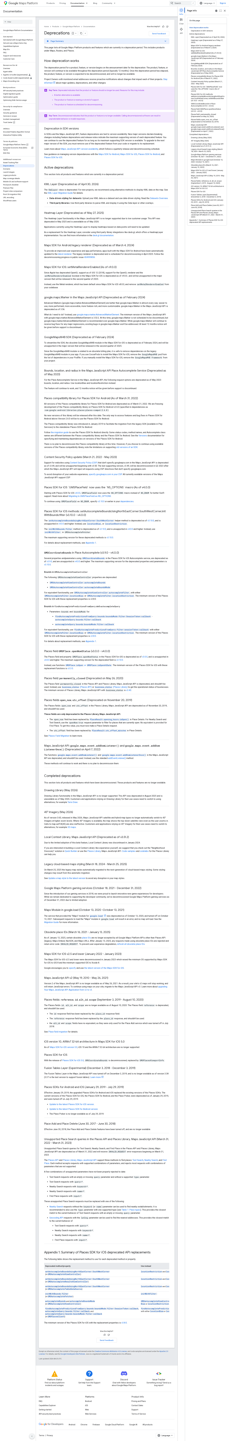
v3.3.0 (70, 668)
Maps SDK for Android (108, 154)
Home (46, 27)
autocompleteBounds (55, 1301)
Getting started (45, 1410)
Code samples (129, 851)
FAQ (40, 1401)
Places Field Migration (58, 736)
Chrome (84, 1425)
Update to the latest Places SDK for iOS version (71, 1104)
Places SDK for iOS (53, 157)
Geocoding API (56, 1218)
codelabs (144, 851)
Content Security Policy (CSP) (84, 462)
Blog (95, 3)
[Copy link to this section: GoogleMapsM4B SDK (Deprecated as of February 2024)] (116, 337)
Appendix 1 (91, 543)
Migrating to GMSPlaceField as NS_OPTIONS (90, 496)
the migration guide (60, 432)
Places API (53, 1160)
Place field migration (57, 1031)
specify (72, 968)
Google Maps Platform (71, 27)
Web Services (90, 1414)
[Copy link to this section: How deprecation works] (81, 61)
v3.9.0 (49, 561)
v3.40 (128, 690)
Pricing (63, 3)
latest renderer (65, 254)
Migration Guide (51, 922)
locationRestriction (158, 1304)
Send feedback (159, 33)
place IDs (86, 937)
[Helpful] (163, 27)
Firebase (96, 1425)
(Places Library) (111, 687)
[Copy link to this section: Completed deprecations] (83, 776)
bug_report (216, 10)
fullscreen (220, 10)
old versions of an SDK (127, 447)
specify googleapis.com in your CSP (105, 474)
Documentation (77, 3)
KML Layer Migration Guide (60, 193)
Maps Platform (28, 3)
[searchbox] (17, 22)
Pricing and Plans (138, 1401)
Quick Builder (71, 851)
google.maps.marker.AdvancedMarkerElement (98, 314)
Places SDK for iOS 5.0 (73, 1060)
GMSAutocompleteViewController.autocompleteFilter (168, 1301)
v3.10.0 (101, 501)
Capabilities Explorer (47, 1405)
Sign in (223, 3)
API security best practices (50, 1414)
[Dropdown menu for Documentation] (87, 3)
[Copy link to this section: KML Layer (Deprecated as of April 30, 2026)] (101, 184)
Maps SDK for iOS (128, 154)
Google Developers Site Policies (72, 1354)
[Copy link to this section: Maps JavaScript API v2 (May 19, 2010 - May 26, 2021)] (111, 978)
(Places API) (77, 687)
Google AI (133, 1425)
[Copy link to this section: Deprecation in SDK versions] (81, 128)
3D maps (72, 827)
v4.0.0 (77, 493)
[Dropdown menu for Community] (115, 3)
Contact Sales (137, 1405)
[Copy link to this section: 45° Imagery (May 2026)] (75, 812)
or (88, 665)
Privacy (50, 1435)
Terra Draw (72, 802)
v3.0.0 (144, 657)
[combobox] (182, 3)
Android (88, 1401)
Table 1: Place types (131, 1210)
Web (87, 1410)
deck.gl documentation (103, 235)
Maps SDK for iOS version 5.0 (63, 1047)
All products (148, 1425)
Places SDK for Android (149, 154)
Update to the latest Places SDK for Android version (73, 1109)
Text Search (138, 1160)
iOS (86, 1405)
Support (134, 1410)
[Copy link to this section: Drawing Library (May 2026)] (80, 790)
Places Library (94, 851)
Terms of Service (138, 1414)
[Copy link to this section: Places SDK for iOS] (70, 1055)
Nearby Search (151, 1160)
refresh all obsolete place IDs (131, 944)
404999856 (89, 257)
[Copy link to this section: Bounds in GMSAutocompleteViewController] (90, 572)
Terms (41, 1435)
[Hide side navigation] (32, 1436)
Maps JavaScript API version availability (79, 149)
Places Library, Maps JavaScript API (80, 1160)
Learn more (95, 1077)
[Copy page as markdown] (81, 33)
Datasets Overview (159, 198)
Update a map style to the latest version (66, 878)
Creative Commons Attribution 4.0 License (111, 1351)
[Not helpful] (167, 27)
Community (107, 3)
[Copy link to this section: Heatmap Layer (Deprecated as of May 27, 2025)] (106, 213)
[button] (17, 74)
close (224, 10)
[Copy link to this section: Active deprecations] (76, 167)
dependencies (127, 501)
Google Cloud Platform (114, 1425)
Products (51, 3)
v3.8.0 (93, 636)
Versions (143, 435)
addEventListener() (117, 758)
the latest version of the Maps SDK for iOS (104, 968)
